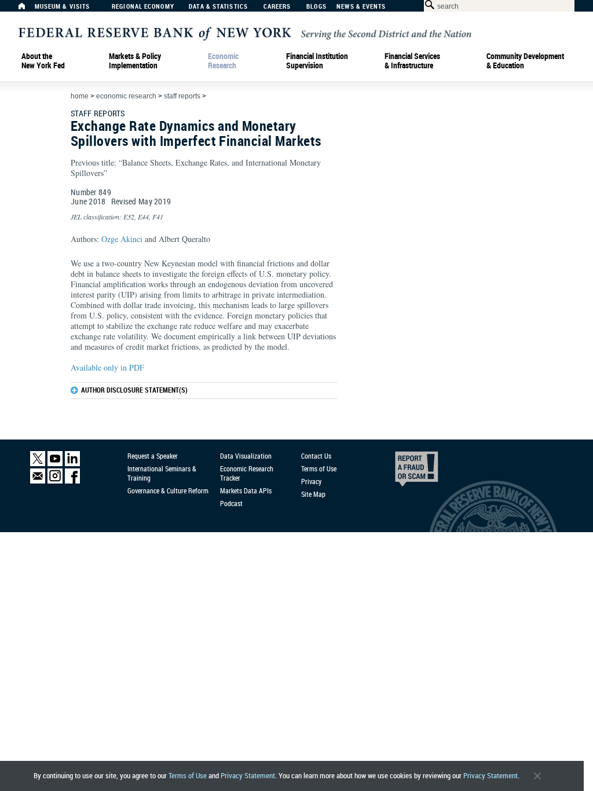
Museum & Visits (62, 6)
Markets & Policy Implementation (135, 61)
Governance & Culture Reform (167, 490)
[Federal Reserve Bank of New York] (245, 33)
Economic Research (223, 61)
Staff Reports (182, 96)
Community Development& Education (525, 61)
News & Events (361, 6)
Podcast (231, 503)
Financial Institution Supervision (317, 61)
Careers (277, 6)
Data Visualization (246, 455)
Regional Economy (143, 6)
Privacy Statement (248, 775)
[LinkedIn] (72, 463)
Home (80, 96)
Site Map (313, 494)
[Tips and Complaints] (400, 472)
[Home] (28, 9)
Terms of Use (188, 775)
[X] (37, 463)
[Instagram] (55, 481)
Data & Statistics (218, 6)
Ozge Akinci (121, 238)
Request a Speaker (152, 455)
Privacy (311, 481)
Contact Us (316, 455)
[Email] (37, 481)
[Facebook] (72, 481)
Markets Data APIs (246, 490)
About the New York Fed (43, 61)
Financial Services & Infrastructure (412, 61)
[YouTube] (55, 463)
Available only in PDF (107, 367)
